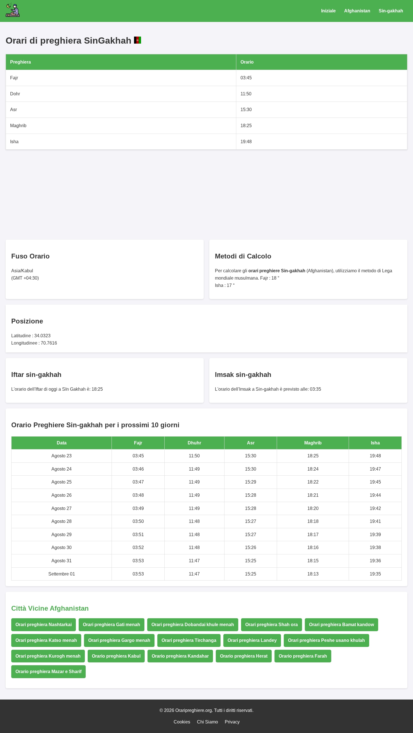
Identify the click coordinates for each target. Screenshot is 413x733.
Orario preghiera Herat (243, 656)
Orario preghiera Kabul (116, 656)
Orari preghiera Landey (252, 640)
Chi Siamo (207, 721)
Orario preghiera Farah (303, 656)
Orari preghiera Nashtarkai (43, 624)
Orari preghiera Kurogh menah (48, 656)
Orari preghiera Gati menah (111, 624)
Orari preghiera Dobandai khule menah (192, 624)
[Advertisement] (174, 194)
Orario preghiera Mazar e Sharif (48, 671)
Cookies (182, 721)
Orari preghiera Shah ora (271, 624)
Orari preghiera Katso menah (46, 640)
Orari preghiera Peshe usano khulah (326, 640)
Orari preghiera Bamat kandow (341, 624)
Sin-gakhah (391, 10)
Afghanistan (357, 10)
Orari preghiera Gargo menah (119, 640)
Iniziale (328, 10)
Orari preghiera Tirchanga (189, 640)
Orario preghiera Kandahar (180, 656)
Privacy (232, 721)
